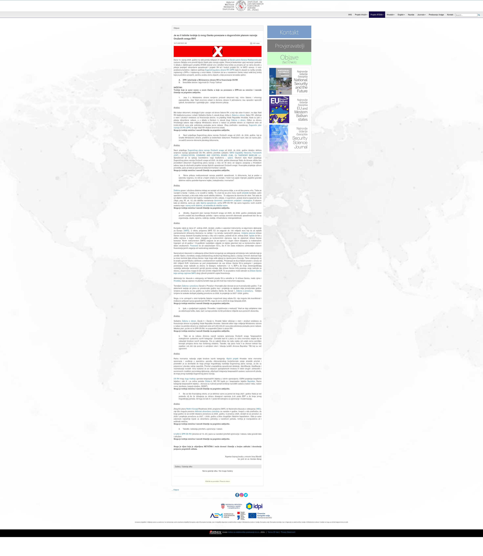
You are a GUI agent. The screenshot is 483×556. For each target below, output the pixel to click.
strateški (245, 193)
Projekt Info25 (360, 14)
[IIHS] (241, 5)
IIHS (350, 14)
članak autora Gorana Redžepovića (244, 59)
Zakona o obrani (238, 115)
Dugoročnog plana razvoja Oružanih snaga (206, 150)
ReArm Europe (192, 408)
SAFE (186, 230)
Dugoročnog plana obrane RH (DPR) (220, 70)
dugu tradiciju (190, 378)
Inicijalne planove (248, 233)
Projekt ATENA (376, 14)
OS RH (177, 378)
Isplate (251, 235)
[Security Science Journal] (289, 137)
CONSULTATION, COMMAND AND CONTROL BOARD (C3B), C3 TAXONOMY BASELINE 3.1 (221, 155)
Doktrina (177, 190)
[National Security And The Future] (289, 81)
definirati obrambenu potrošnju (207, 411)
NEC (258, 408)
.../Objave (175, 489)
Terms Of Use (273, 532)
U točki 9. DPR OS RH (183, 434)
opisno (230, 157)
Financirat (194, 245)
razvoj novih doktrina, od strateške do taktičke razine (207, 205)
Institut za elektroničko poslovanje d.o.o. (244, 532)
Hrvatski (390, 14)
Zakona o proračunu (190, 285)
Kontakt (450, 14)
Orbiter (207, 381)
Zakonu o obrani (189, 321)
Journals (420, 14)
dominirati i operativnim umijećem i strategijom (233, 200)
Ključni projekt (233, 358)
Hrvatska (177, 280)
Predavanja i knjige (436, 14)
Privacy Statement (288, 532)
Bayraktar (251, 381)
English (401, 14)
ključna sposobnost (208, 203)
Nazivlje (411, 14)
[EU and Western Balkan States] (289, 109)
